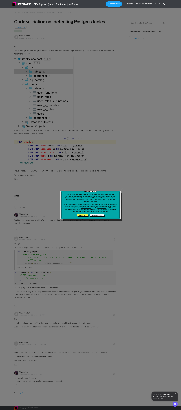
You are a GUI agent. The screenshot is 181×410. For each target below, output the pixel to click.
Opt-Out (105, 211)
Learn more (94, 201)
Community (129, 4)
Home (21, 4)
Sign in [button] (157, 4)
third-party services (75, 209)
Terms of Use (102, 208)
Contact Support (114, 4)
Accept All (82, 215)
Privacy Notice (86, 208)
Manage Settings (96, 215)
